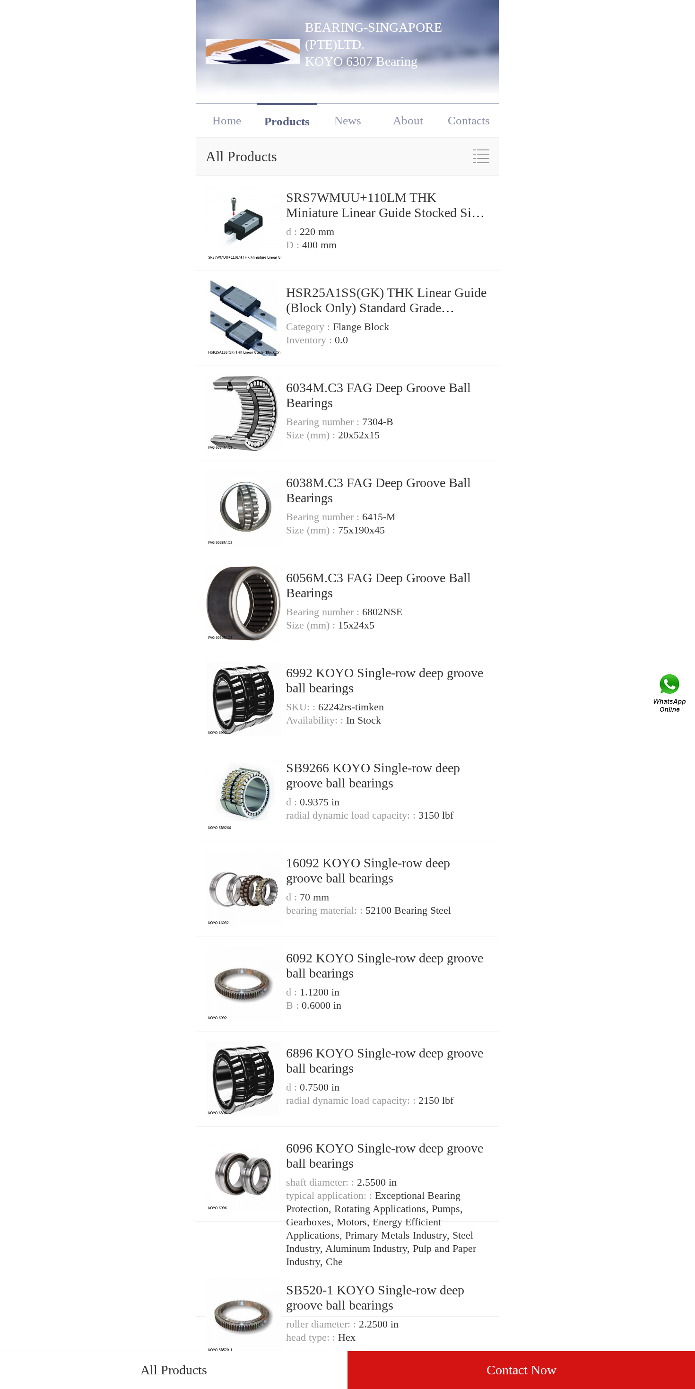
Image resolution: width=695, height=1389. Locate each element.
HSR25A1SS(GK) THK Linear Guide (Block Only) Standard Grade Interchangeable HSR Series (386, 307)
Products (287, 121)
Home (226, 120)
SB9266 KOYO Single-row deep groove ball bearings (373, 775)
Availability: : (316, 720)
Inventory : (310, 340)
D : (294, 245)
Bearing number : (324, 422)
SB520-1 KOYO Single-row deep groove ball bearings (375, 1297)
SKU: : (302, 707)
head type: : (312, 1337)
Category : (309, 326)
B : (294, 1005)
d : (293, 231)
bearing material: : (325, 910)
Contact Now (521, 1370)
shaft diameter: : (321, 1182)
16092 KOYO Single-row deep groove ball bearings (368, 870)
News (347, 120)
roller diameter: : (322, 1324)
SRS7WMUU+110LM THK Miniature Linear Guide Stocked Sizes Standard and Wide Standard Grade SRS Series (387, 220)
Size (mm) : (312, 435)
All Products (173, 1370)
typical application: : (330, 1195)
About (408, 120)
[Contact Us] (670, 694)
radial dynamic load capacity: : (352, 815)
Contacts (469, 120)
